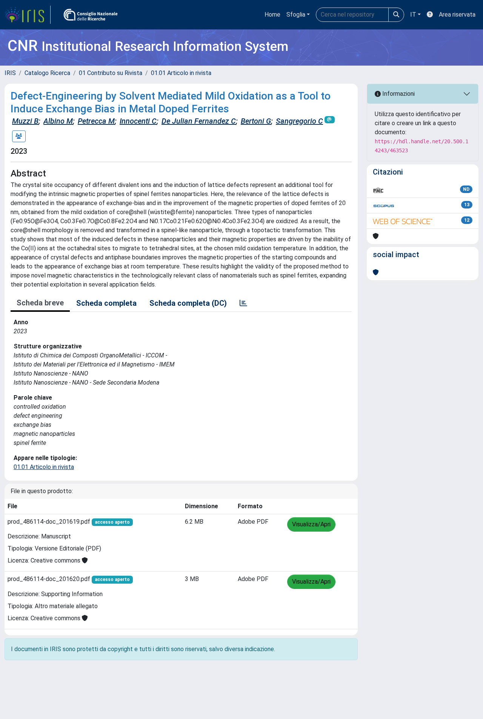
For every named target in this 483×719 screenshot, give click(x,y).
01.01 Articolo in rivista (181, 73)
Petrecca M (96, 121)
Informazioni (398, 93)
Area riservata (457, 14)
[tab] (243, 303)
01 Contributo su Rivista (110, 73)
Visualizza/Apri (311, 524)
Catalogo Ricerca (47, 73)
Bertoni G (256, 121)
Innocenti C (138, 121)
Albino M (58, 121)
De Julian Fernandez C (199, 121)
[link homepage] (28, 15)
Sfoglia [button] (295, 14)
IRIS (10, 73)
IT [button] (413, 14)
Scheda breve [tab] (40, 302)
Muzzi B (25, 121)
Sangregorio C (299, 121)
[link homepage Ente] (91, 15)
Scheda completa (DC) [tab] (188, 303)
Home (272, 14)
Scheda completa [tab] (106, 303)
